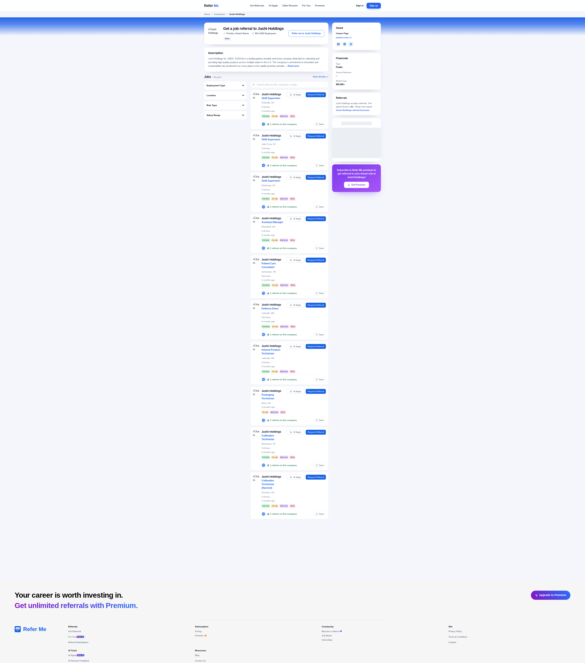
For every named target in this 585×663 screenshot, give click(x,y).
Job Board (327, 635)
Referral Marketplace (78, 642)
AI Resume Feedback (78, 660)
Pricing (198, 631)
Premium (320, 5)
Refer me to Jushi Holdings (306, 33)
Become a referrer (330, 631)
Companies (219, 14)
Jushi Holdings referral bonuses (352, 110)
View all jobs (319, 77)
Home (207, 14)
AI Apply (273, 5)
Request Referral (316, 94)
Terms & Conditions (457, 637)
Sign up (374, 5)
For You (306, 5)
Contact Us (200, 660)
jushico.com (342, 37)
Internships (327, 640)
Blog (197, 655)
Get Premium (358, 185)
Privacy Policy (455, 631)
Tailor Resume (290, 5)
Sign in (359, 5)
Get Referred (74, 631)
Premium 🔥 (201, 635)
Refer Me (34, 629)
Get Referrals (257, 5)
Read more (293, 66)
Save (321, 124)
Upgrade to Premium (552, 595)
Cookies (452, 642)
